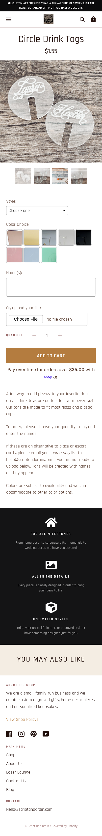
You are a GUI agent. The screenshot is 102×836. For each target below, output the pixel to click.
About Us (14, 763)
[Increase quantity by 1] (60, 335)
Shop (10, 755)
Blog (10, 789)
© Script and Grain (37, 826)
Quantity (14, 335)
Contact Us (16, 781)
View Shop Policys (22, 719)
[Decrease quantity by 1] (34, 335)
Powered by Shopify (64, 826)
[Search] (82, 19)
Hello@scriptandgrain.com (29, 809)
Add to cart (51, 356)
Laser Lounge (18, 772)
